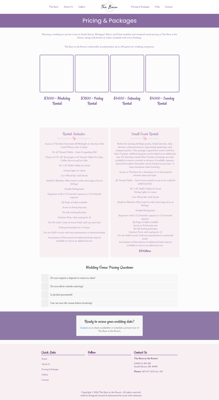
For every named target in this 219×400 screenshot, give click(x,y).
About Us (46, 364)
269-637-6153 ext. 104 (152, 371)
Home (44, 358)
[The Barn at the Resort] (109, 7)
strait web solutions (132, 395)
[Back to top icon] (208, 395)
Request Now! (107, 117)
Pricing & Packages (50, 369)
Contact (45, 379)
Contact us (85, 327)
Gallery (45, 374)
